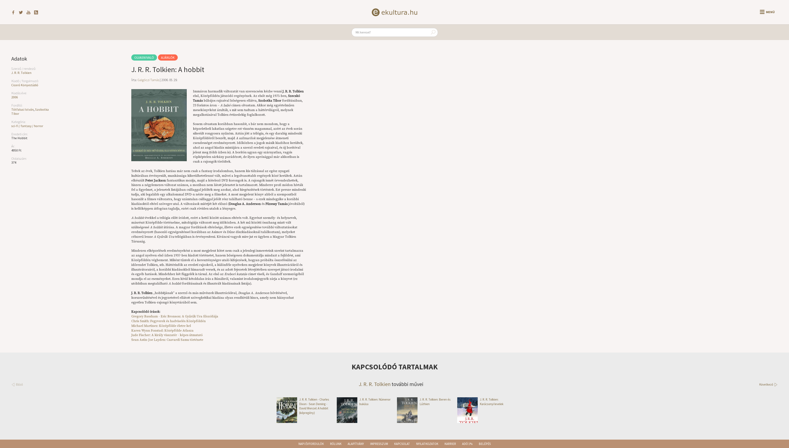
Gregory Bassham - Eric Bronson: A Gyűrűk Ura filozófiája (174, 316)
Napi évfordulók (311, 444)
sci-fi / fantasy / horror (27, 126)
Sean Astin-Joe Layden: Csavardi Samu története (167, 340)
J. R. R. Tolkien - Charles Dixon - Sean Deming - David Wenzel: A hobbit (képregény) (314, 406)
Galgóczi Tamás (148, 80)
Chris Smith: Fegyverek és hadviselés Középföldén (168, 321)
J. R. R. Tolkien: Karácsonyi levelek (491, 401)
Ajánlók (168, 57)
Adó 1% (467, 444)
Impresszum (379, 444)
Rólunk (335, 444)
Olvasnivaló (144, 57)
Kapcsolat (402, 444)
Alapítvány (356, 444)
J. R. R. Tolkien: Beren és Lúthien (435, 401)
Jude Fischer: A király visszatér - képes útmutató (167, 335)
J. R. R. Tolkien (21, 73)
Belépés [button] (485, 444)
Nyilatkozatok (427, 444)
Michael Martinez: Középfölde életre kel (161, 326)
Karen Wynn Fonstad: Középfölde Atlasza (162, 331)
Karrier (450, 444)
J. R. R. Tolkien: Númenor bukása (375, 401)
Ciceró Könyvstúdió (24, 85)
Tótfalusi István (22, 109)
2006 (14, 97)
